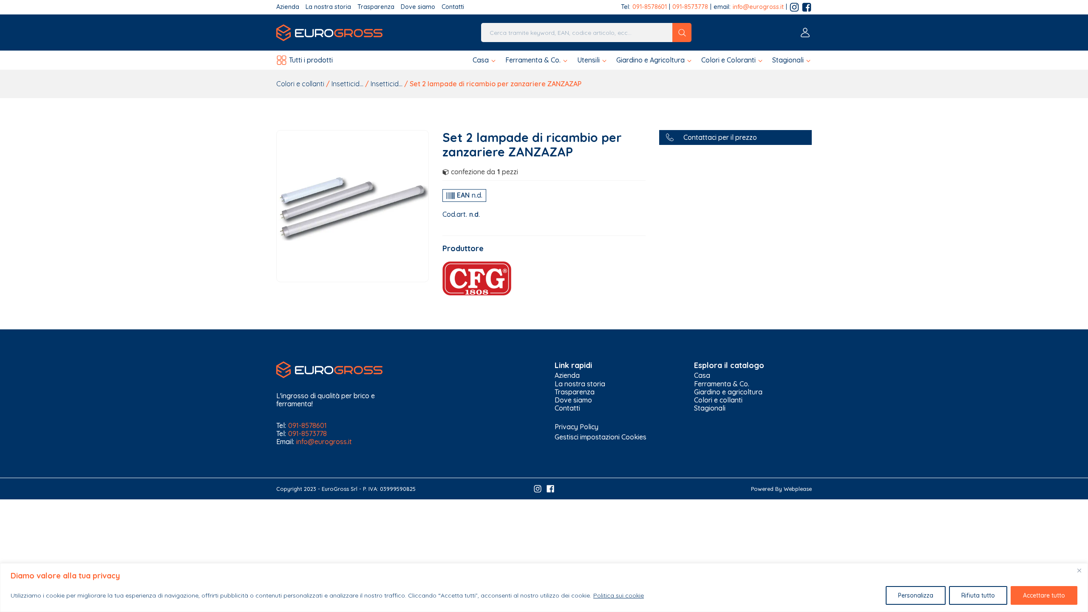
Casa (702, 375)
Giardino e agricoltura (728, 392)
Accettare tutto (1044, 595)
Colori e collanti (300, 83)
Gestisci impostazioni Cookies (600, 437)
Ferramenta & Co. (721, 384)
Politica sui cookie (618, 595)
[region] (544, 587)
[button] (485, 60)
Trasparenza (375, 7)
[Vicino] (1079, 570)
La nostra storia (328, 7)
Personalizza (915, 595)
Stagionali (709, 408)
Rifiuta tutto (978, 595)
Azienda (287, 7)
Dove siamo (418, 7)
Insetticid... (347, 83)
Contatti (453, 7)
